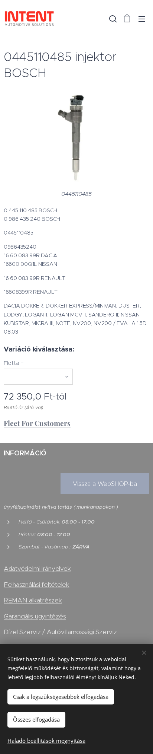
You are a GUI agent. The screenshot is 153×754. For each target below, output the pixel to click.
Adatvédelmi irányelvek (37, 568)
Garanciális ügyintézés (35, 616)
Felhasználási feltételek (36, 584)
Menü (141, 18)
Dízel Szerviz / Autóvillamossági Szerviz (60, 632)
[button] (112, 18)
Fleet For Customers (37, 423)
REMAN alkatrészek (33, 600)
